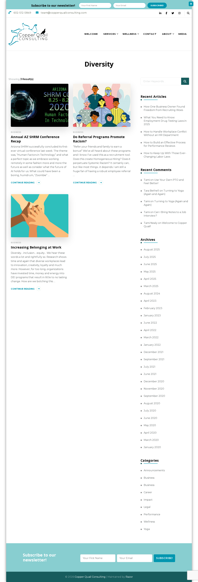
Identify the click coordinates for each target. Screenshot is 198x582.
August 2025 (152, 249)
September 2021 (154, 359)
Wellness (130, 34)
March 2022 (151, 337)
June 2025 (150, 264)
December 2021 (153, 352)
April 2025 (150, 278)
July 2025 (150, 256)
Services (109, 34)
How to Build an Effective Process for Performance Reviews (164, 144)
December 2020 (154, 381)
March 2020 (151, 440)
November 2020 (154, 388)
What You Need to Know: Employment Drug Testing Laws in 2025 (165, 121)
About (167, 34)
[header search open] (188, 13)
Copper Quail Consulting (90, 576)
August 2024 (152, 293)
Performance (152, 514)
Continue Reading (22, 182)
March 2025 (151, 286)
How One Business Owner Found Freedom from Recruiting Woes (164, 108)
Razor (129, 576)
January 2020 (152, 447)
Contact (150, 34)
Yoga (147, 529)
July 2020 (150, 410)
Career (148, 492)
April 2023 (150, 300)
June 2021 (150, 374)
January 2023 (152, 315)
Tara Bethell (151, 190)
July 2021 (149, 366)
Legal (147, 507)
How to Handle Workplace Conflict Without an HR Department (165, 133)
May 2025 (150, 271)
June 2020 (150, 418)
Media (182, 34)
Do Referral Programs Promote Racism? (99, 139)
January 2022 (152, 344)
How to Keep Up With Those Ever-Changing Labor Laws (165, 155)
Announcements (154, 470)
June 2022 (150, 322)
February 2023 (153, 308)
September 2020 (154, 395)
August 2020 (152, 403)
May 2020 (150, 425)
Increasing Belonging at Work (36, 247)
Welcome (91, 34)
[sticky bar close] (191, 4)
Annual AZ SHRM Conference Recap (35, 139)
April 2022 (150, 330)
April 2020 (150, 432)
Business (16, 132)
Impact (148, 499)
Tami (147, 179)
